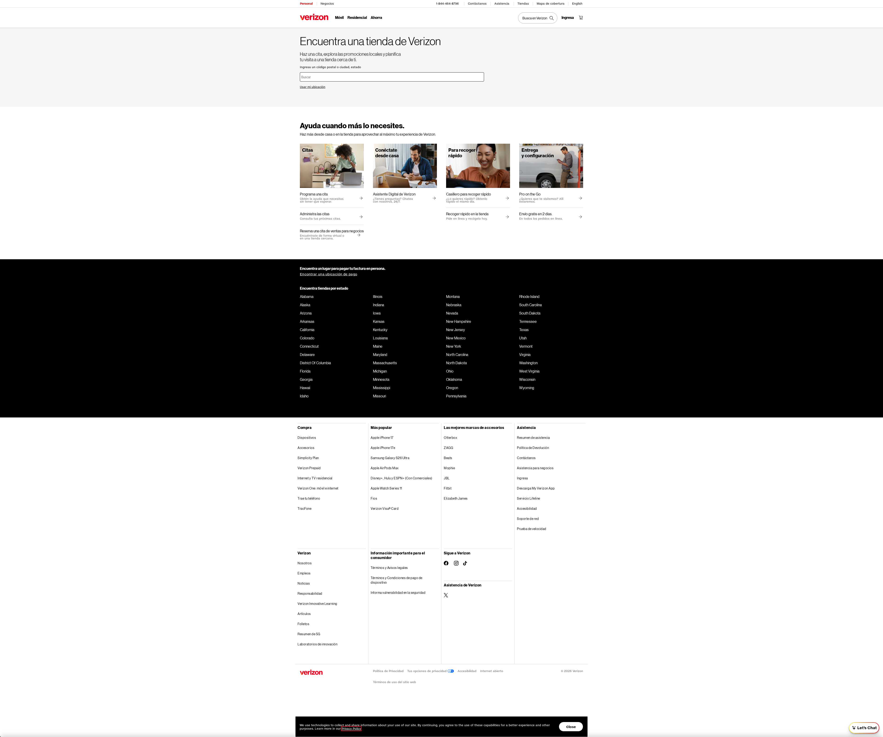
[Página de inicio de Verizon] (314, 17)
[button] (358, 235)
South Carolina (530, 305)
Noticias (304, 583)
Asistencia (501, 3)
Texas (524, 330)
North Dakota (456, 363)
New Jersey (455, 330)
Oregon (452, 388)
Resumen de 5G (309, 634)
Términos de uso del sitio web (394, 682)
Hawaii (305, 388)
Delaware (307, 354)
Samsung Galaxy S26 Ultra (390, 458)
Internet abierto (491, 671)
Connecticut (309, 346)
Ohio (449, 371)
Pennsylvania (456, 396)
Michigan (380, 371)
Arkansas (307, 321)
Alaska (305, 305)
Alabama (306, 296)
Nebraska (453, 305)
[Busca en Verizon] (537, 17)
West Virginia (529, 371)
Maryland (380, 354)
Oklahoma (454, 379)
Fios (374, 498)
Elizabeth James (456, 498)
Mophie (449, 468)
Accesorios (306, 448)
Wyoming (526, 388)
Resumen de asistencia (533, 438)
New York (453, 346)
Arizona (306, 313)
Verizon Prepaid (309, 468)
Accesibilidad (527, 508)
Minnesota (381, 379)
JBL (447, 478)
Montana (453, 296)
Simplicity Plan (308, 458)
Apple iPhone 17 (382, 438)
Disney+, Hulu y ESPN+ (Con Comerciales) (401, 478)
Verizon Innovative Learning (317, 604)
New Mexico (456, 338)
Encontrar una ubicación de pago (328, 274)
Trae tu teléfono (309, 498)
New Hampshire (458, 321)
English (577, 3)
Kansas (378, 321)
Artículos (304, 614)
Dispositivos (307, 438)
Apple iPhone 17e (383, 448)
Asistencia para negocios (535, 468)
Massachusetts (385, 363)
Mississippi (381, 388)
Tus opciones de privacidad (427, 671)
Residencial (357, 17)
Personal (306, 3)
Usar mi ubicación (312, 87)
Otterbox (450, 438)
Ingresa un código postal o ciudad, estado (330, 67)
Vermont (526, 346)
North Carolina (457, 354)
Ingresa (522, 478)
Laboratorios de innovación (317, 644)
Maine (377, 346)
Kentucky (380, 330)
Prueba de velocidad (531, 529)
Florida (305, 371)
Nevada (452, 313)
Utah (523, 338)
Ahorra (376, 17)
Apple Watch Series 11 (386, 488)
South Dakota (529, 313)
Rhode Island (529, 296)
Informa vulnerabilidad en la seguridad (398, 592)
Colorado (307, 338)
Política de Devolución (533, 448)
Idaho (304, 396)
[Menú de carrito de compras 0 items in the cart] (581, 17)
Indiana (378, 305)
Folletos (303, 624)
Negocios (327, 3)
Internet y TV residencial (315, 478)
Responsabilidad (310, 593)
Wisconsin (527, 379)
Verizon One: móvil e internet (318, 488)
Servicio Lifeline (528, 498)
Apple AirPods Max (385, 468)
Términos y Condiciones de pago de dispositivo (396, 580)
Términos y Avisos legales (389, 568)
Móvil (339, 17)
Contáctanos (477, 3)
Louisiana (380, 338)
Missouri (379, 396)
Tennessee (528, 321)
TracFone (304, 508)
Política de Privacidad (388, 671)
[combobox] (392, 77)
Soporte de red (528, 519)
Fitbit (447, 488)
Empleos (304, 573)
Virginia (524, 354)
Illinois (377, 296)
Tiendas (523, 3)
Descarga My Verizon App (536, 488)
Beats (448, 458)
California (307, 330)
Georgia (306, 379)
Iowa (377, 313)
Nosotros (305, 563)
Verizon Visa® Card (384, 508)
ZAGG (448, 448)
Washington (528, 363)
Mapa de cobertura (551, 3)
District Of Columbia (315, 363)
